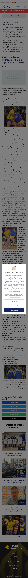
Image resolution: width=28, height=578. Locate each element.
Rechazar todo (14, 306)
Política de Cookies (17, 294)
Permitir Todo (14, 310)
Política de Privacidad (15, 297)
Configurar (14, 301)
